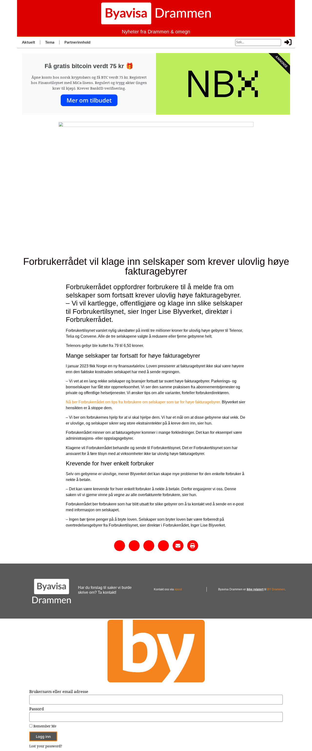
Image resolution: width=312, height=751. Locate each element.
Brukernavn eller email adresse (58, 692)
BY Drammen (276, 589)
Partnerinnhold (77, 42)
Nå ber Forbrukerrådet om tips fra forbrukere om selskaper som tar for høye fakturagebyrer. (144, 402)
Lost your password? (45, 746)
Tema (49, 42)
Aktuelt (28, 42)
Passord (36, 709)
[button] (119, 545)
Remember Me (44, 726)
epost (178, 589)
